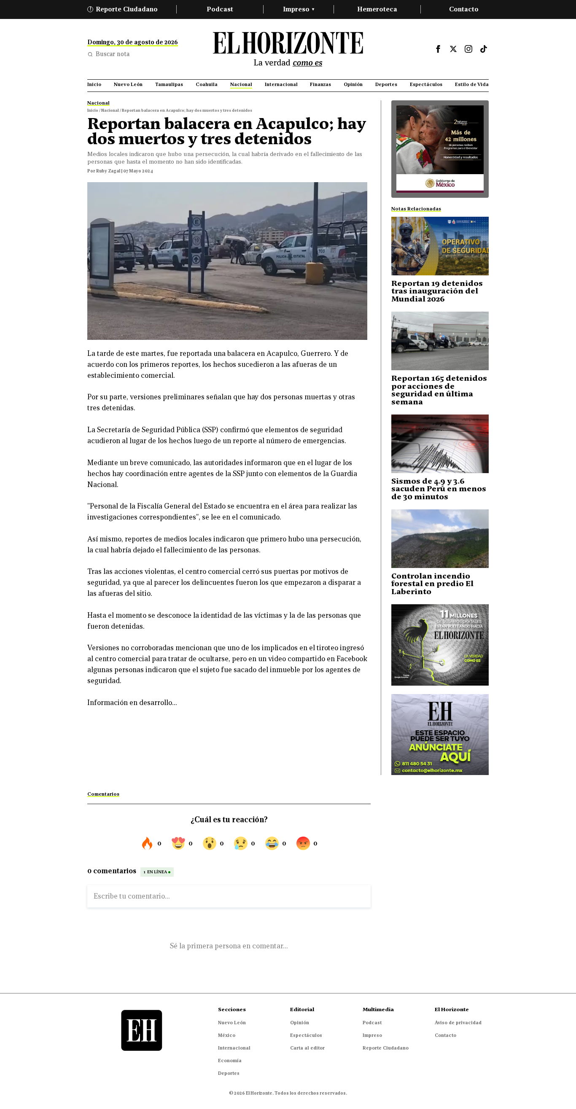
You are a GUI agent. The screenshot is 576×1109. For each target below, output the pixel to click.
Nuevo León (232, 1023)
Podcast (220, 9)
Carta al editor (307, 1048)
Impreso (298, 9)
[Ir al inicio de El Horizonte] (288, 49)
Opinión (299, 1023)
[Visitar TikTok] (484, 49)
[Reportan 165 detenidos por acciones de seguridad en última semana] (440, 341)
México (226, 1035)
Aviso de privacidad (458, 1023)
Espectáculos (306, 1035)
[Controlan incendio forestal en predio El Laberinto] (440, 538)
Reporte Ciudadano (124, 9)
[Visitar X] (453, 49)
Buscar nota (112, 54)
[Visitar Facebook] (438, 49)
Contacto (464, 9)
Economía (230, 1060)
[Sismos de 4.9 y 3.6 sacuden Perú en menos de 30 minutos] (440, 444)
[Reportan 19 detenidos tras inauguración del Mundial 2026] (440, 246)
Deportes (229, 1073)
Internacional (234, 1048)
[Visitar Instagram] (468, 49)
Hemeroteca (377, 9)
